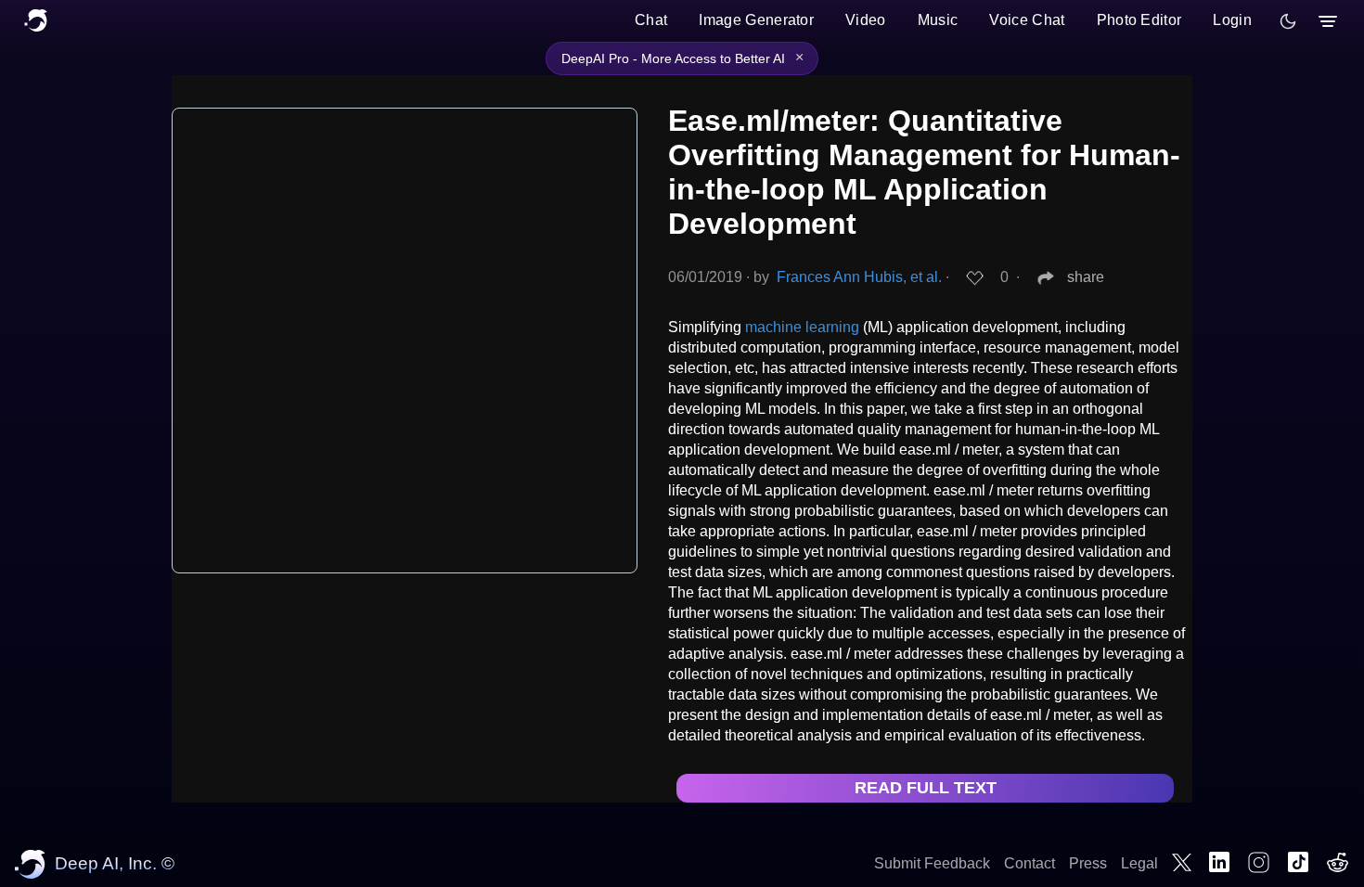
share (1085, 277)
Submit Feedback (932, 863)
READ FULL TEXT (926, 787)
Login (1232, 20)
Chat (651, 20)
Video (865, 20)
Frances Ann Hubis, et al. (859, 277)
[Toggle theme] (1288, 21)
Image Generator (756, 20)
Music (938, 20)
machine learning (802, 327)
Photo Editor (1139, 20)
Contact (1029, 863)
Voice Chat (1026, 20)
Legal (1139, 863)
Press (1088, 863)
